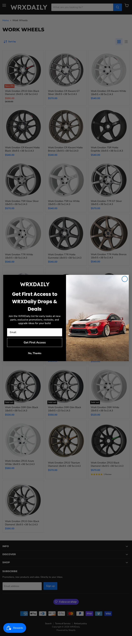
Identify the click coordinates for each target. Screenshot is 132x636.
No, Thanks (34, 353)
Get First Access (35, 342)
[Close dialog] (124, 279)
